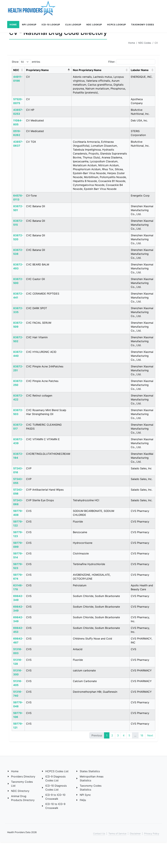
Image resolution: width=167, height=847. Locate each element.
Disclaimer (135, 833)
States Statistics (90, 771)
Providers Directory (23, 776)
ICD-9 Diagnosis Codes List (55, 778)
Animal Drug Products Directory (23, 798)
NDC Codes (144, 42)
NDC (16, 70)
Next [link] (150, 735)
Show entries (26, 61)
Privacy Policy (151, 833)
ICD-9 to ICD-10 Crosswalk (55, 796)
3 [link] (118, 735)
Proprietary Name (37, 70)
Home (131, 42)
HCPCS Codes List (56, 771)
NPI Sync (85, 794)
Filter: (111, 61)
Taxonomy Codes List (22, 783)
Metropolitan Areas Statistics (91, 778)
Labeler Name (140, 70)
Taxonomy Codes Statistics (90, 787)
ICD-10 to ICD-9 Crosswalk (55, 806)
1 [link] (106, 735)
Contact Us (99, 833)
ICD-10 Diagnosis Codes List (56, 787)
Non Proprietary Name (87, 70)
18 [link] (141, 735)
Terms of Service (117, 833)
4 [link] (123, 735)
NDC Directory (20, 791)
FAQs (83, 800)
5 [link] (129, 735)
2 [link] (112, 735)
